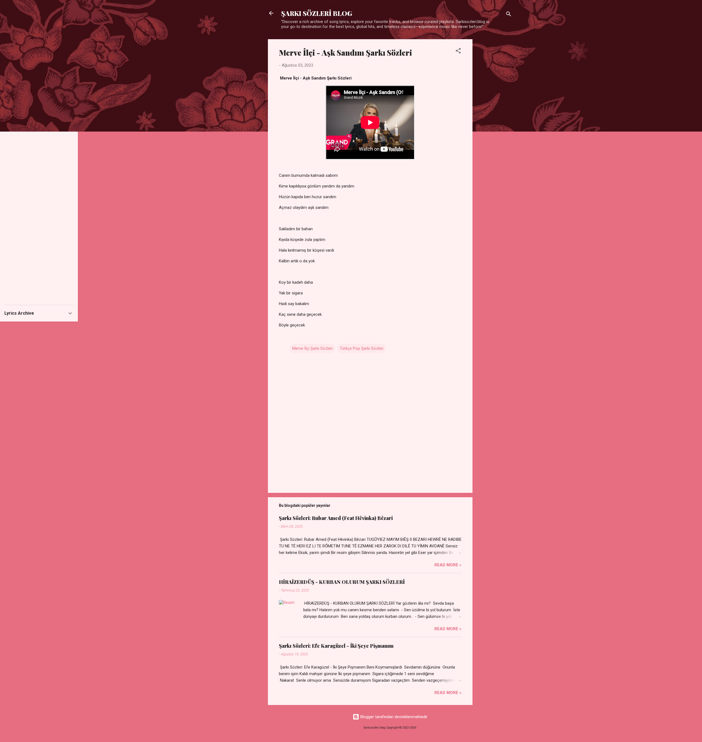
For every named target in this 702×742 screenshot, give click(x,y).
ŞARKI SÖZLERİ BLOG (316, 13)
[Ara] (508, 15)
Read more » (448, 564)
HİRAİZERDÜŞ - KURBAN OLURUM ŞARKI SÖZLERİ (342, 582)
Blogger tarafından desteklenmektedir (393, 716)
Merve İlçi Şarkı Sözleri (312, 348)
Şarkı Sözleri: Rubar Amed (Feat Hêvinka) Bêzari (336, 518)
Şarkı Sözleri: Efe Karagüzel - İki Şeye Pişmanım (336, 646)
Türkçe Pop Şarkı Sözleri (361, 348)
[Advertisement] (494, 121)
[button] (458, 51)
